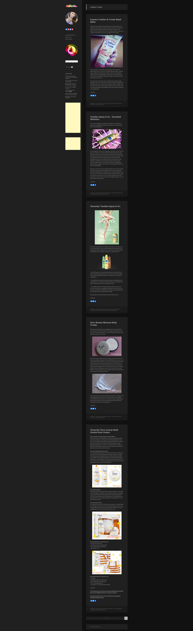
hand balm (119, 103)
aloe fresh (108, 309)
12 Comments (102, 417)
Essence (115, 103)
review (96, 104)
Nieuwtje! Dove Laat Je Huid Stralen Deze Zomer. (104, 431)
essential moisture (116, 192)
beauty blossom (116, 416)
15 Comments (105, 194)
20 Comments (102, 104)
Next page (126, 618)
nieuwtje (95, 310)
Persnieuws (102, 309)
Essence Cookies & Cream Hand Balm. (105, 20)
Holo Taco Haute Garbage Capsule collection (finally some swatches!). (71, 77)
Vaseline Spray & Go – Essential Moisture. (105, 118)
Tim (111, 331)
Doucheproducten (103, 192)
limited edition (119, 608)
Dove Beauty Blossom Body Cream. (103, 323)
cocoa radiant (113, 309)
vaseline (91, 194)
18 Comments (114, 310)
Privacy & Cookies (68, 39)
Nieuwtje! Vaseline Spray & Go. (105, 206)
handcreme (92, 104)
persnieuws (100, 310)
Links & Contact (68, 37)
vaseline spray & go (97, 194)
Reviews (101, 103)
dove (94, 417)
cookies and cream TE (109, 103)
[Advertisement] (72, 118)
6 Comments (102, 609)
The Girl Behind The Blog (70, 35)
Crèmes (98, 103)
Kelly (99, 123)
